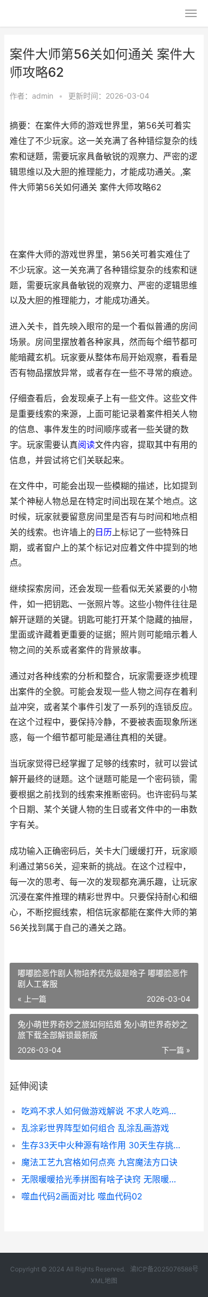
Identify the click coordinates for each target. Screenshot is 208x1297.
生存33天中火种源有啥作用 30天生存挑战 (101, 1145)
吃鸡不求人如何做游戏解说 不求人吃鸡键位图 (101, 1111)
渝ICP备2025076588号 (164, 1269)
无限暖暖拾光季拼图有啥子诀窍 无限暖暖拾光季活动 (101, 1179)
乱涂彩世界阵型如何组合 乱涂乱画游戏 (95, 1128)
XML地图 (104, 1281)
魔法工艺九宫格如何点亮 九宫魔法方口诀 (99, 1162)
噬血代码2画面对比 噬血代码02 (81, 1196)
